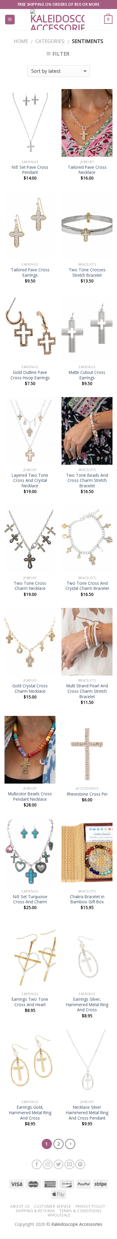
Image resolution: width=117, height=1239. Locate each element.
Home (21, 41)
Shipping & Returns (36, 1210)
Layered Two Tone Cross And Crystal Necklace (30, 481)
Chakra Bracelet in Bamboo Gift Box (87, 899)
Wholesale (59, 1215)
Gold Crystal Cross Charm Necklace (30, 688)
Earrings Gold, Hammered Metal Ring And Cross (30, 1112)
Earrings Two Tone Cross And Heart (30, 1002)
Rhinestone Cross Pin (87, 794)
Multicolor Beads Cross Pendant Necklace (30, 796)
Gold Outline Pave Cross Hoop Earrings (30, 375)
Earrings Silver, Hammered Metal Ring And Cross (87, 1004)
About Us (20, 1206)
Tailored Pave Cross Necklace (87, 170)
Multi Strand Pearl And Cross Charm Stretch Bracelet (87, 691)
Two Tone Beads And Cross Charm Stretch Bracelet (87, 481)
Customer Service (52, 1206)
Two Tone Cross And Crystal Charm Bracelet (87, 586)
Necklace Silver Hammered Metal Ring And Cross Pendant (87, 1112)
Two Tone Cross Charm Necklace (30, 586)
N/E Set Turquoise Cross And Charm (30, 899)
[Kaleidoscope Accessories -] (57, 19)
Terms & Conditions (80, 1210)
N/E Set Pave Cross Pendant (30, 170)
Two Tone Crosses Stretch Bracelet (87, 272)
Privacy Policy (91, 1206)
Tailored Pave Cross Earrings (30, 272)
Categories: (50, 41)
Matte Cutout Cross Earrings (87, 375)
